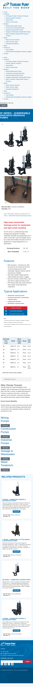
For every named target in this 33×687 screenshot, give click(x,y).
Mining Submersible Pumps (14, 26)
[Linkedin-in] (2, 664)
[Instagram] (9, 664)
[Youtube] (12, 664)
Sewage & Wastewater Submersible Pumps (18, 32)
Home (5, 12)
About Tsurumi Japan (12, 41)
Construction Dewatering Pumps (15, 28)
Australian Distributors (12, 43)
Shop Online (9, 20)
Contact (6, 53)
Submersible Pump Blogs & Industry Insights (19, 51)
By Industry (11, 213)
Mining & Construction (21, 213)
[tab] (16, 334)
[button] (2, 124)
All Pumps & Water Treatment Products (17, 16)
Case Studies (10, 49)
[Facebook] (5, 664)
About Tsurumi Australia (12, 39)
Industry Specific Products (13, 18)
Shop (5, 45)
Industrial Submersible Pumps (14, 30)
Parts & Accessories (12, 22)
